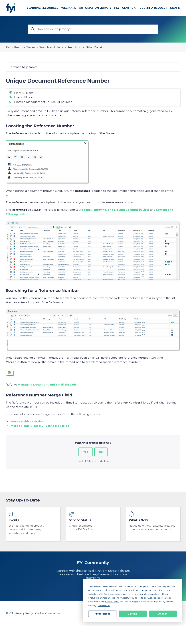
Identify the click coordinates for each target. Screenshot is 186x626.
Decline (132, 613)
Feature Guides (24, 47)
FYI (8, 47)
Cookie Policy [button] (112, 601)
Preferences (102, 613)
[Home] (11, 8)
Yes (85, 452)
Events (14, 520)
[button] (93, 67)
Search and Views (51, 47)
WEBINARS (68, 7)
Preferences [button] (104, 605)
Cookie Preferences (47, 613)
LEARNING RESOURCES (42, 7)
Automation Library (95, 7)
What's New (138, 520)
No (101, 452)
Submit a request (153, 7)
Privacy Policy (24, 613)
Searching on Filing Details (85, 47)
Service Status (80, 520)
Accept (162, 613)
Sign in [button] (175, 7)
